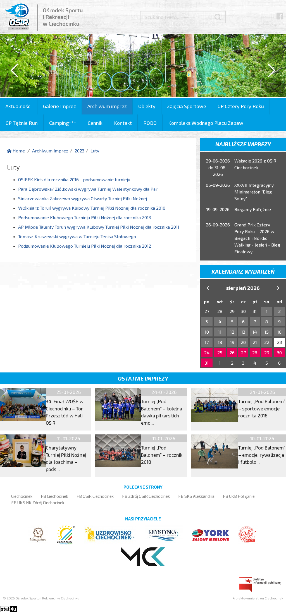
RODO (150, 123)
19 (232, 342)
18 (220, 342)
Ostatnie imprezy (143, 378)
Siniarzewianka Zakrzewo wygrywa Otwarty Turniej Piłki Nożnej (82, 198)
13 (243, 331)
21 (255, 342)
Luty (94, 150)
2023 (79, 150)
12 (232, 331)
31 (207, 362)
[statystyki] (8, 608)
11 (219, 331)
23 (279, 342)
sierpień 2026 (243, 288)
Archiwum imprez (107, 106)
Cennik (95, 123)
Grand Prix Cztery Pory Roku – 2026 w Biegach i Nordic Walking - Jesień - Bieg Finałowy (257, 238)
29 (266, 352)
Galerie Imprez (59, 106)
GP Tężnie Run (22, 123)
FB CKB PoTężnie (239, 496)
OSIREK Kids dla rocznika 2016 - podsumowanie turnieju (74, 179)
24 (206, 352)
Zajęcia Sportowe (186, 106)
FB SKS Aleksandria (196, 496)
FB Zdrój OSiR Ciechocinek (146, 496)
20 (243, 342)
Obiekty (147, 106)
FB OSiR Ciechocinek (95, 496)
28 (254, 352)
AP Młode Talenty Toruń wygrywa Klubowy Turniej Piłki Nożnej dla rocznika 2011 (98, 227)
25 (219, 352)
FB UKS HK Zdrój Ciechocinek (37, 502)
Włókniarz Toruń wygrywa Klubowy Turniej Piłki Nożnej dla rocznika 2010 (91, 208)
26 (232, 352)
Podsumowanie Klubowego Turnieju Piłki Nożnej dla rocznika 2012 (84, 245)
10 (207, 331)
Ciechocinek (21, 496)
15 (266, 331)
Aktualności (19, 106)
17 (207, 342)
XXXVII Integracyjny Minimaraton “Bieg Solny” (254, 191)
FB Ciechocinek (54, 496)
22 (266, 342)
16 (279, 331)
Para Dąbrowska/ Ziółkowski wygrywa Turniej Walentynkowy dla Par (88, 189)
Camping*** (62, 123)
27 (243, 352)
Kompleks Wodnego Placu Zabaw (205, 123)
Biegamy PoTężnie (252, 209)
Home (18, 150)
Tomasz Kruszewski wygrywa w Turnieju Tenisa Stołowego (77, 236)
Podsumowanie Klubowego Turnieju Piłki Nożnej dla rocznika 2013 (84, 217)
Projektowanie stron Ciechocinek (258, 598)
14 (254, 331)
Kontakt (123, 123)
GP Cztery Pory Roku (241, 106)
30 (279, 352)
